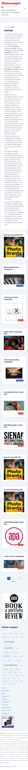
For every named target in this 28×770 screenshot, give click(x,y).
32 (19, 578)
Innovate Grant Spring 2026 (13, 235)
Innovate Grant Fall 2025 (12, 457)
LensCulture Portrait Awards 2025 (13, 393)
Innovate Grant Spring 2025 (13, 490)
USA (11, 681)
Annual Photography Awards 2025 (14, 523)
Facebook (15, 656)
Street (4, 678)
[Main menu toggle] (24, 8)
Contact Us (5, 696)
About (4, 688)
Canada (17, 637)
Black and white (6, 637)
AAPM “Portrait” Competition (14, 556)
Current (8, 648)
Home (6, 27)
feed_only (21, 656)
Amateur (4, 633)
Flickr (4, 660)
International (10, 665)
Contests (9, 641)
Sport (24, 675)
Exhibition (7, 656)
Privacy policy (7, 762)
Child (22, 637)
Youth (14, 683)
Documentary (6, 652)
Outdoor (20, 672)
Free (9, 660)
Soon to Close (6, 710)
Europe (16, 652)
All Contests (5, 690)
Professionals (17, 675)
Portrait (10, 675)
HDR (14, 660)
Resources (5, 705)
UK (18, 678)
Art (5, 212)
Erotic (12, 652)
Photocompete (11, 5)
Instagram (19, 660)
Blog (12, 637)
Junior (22, 665)
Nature (9, 672)
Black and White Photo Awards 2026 (11, 268)
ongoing (15, 672)
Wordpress (5, 713)
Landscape (5, 669)
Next (14, 581)
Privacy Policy (6, 702)
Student (9, 678)
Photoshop (5, 675)
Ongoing (4, 699)
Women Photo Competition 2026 (13, 333)
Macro (11, 669)
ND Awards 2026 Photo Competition (11, 361)
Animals (10, 633)
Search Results (6, 707)
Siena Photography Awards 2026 (13, 426)
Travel (14, 678)
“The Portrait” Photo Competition (11, 298)
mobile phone (17, 669)
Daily (17, 648)
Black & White (12, 212)
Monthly (4, 672)
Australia (21, 633)
